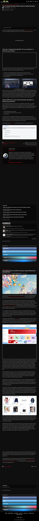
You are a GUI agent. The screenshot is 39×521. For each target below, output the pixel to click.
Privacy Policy (19, 514)
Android (5, 142)
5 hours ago (22, 228)
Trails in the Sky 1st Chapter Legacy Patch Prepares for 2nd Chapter (14, 212)
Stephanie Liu (7, 7)
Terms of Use (31, 513)
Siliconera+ (16, 513)
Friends (6, 134)
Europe (33, 142)
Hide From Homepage (26, 143)
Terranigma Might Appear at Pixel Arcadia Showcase (12, 209)
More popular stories (6, 219)
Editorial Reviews (7, 130)
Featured (3, 269)
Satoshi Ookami (8, 226)
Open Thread (10, 513)
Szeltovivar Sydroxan (9, 234)
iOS (7, 142)
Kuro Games (35, 143)
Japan (31, 143)
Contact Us (26, 513)
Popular (9, 223)
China (30, 142)
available (12, 123)
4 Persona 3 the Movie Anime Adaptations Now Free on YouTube (11, 228)
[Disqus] (19, 177)
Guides (36, 142)
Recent (6, 223)
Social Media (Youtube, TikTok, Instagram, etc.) (12, 136)
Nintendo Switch (12, 142)
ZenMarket (17, 318)
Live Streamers (7, 132)
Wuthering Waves (34, 144)
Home (6, 513)
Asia (28, 142)
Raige (7, 230)
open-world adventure (29, 30)
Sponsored (7, 269)
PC (15, 142)
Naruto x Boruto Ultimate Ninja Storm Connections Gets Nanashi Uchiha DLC (13, 232)
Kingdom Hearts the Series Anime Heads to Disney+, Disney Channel (15, 214)
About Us (21, 513)
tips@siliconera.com (21, 519)
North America (28, 144)
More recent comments (6, 241)
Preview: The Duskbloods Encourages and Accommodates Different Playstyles (16, 207)
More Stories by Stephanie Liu (15, 162)
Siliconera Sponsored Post (16, 273)
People (4, 223)
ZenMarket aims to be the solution (9, 305)
